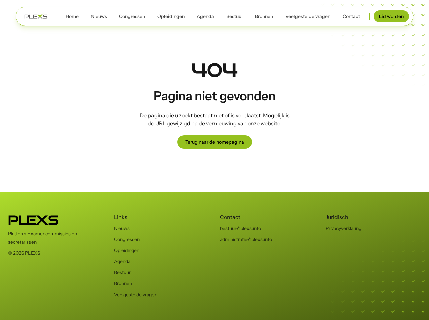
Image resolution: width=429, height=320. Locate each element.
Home (72, 16)
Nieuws (99, 16)
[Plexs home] (36, 16)
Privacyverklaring (343, 228)
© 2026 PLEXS (24, 253)
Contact (351, 16)
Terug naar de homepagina (214, 142)
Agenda (205, 16)
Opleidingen (171, 16)
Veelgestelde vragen (307, 16)
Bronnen (264, 16)
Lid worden (391, 16)
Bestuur (234, 16)
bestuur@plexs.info (240, 228)
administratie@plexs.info (246, 239)
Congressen (132, 16)
